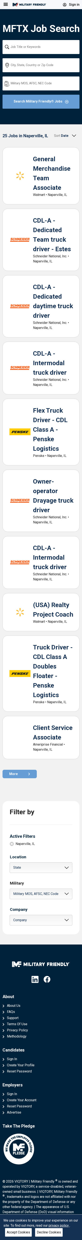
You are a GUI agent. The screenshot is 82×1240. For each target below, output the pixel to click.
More (13, 774)
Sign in (73, 5)
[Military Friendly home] (29, 4)
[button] (41, 868)
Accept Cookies (18, 1232)
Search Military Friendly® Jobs (38, 101)
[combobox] (41, 47)
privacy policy (59, 1225)
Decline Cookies (49, 1232)
